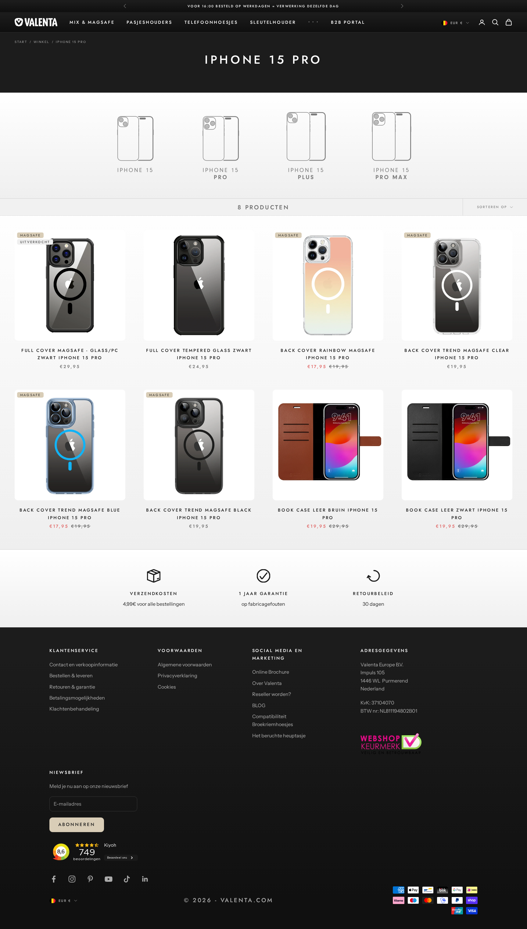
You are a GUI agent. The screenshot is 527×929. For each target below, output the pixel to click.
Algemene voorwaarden (185, 664)
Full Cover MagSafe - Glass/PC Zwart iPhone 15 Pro (70, 354)
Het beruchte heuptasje (279, 735)
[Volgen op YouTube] (108, 879)
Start (21, 42)
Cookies (167, 687)
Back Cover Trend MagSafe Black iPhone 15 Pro (199, 513)
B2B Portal (348, 22)
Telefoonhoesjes (211, 22)
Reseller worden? (271, 694)
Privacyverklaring (177, 675)
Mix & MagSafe (92, 22)
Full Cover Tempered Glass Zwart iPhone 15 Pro (199, 354)
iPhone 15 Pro (71, 42)
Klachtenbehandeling (74, 709)
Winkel (41, 42)
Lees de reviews (316, 6)
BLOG (258, 705)
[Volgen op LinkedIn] (145, 879)
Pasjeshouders (149, 22)
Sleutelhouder (273, 22)
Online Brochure (270, 672)
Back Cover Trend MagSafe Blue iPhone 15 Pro (70, 513)
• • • (313, 22)
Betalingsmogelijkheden (77, 698)
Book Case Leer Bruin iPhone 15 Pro (328, 513)
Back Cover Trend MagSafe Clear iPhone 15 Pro (457, 354)
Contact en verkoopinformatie (83, 664)
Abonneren (76, 824)
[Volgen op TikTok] (127, 879)
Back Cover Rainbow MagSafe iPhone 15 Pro (328, 354)
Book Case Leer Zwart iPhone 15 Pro (457, 513)
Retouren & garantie (72, 687)
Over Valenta (267, 683)
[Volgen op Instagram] (72, 879)
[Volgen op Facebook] (53, 879)
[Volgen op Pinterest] (90, 879)
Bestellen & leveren (71, 675)
